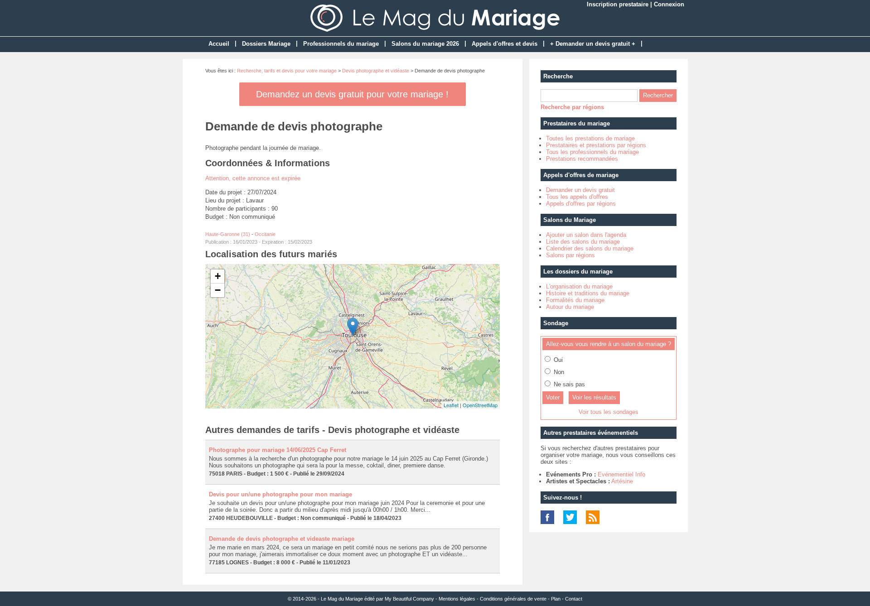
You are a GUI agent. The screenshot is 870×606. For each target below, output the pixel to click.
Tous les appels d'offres (577, 196)
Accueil (218, 43)
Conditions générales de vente (513, 598)
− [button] (218, 290)
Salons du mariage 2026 (425, 43)
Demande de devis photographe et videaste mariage (281, 538)
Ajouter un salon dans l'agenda (586, 234)
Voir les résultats (594, 397)
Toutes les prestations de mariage (590, 138)
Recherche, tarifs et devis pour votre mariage (287, 70)
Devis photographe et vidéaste (375, 70)
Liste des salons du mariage (583, 241)
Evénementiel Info (621, 474)
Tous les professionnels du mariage (592, 152)
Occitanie (265, 234)
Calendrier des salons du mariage (589, 248)
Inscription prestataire (617, 4)
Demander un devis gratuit (580, 190)
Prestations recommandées (582, 158)
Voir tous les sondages (608, 412)
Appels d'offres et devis (504, 43)
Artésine (622, 481)
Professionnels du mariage (341, 43)
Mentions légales (457, 598)
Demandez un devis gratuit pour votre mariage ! (352, 94)
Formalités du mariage (575, 300)
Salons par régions (570, 255)
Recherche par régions (572, 107)
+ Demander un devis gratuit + (592, 43)
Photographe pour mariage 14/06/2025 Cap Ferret (277, 450)
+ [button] (218, 276)
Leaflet (451, 405)
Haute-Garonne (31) (227, 234)
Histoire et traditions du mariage (587, 293)
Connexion (669, 4)
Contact (573, 598)
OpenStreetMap (480, 405)
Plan (556, 598)
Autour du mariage (570, 306)
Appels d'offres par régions (581, 203)
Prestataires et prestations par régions (596, 145)
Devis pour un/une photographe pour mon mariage (280, 494)
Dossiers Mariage (266, 43)
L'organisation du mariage (579, 286)
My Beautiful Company (409, 598)
